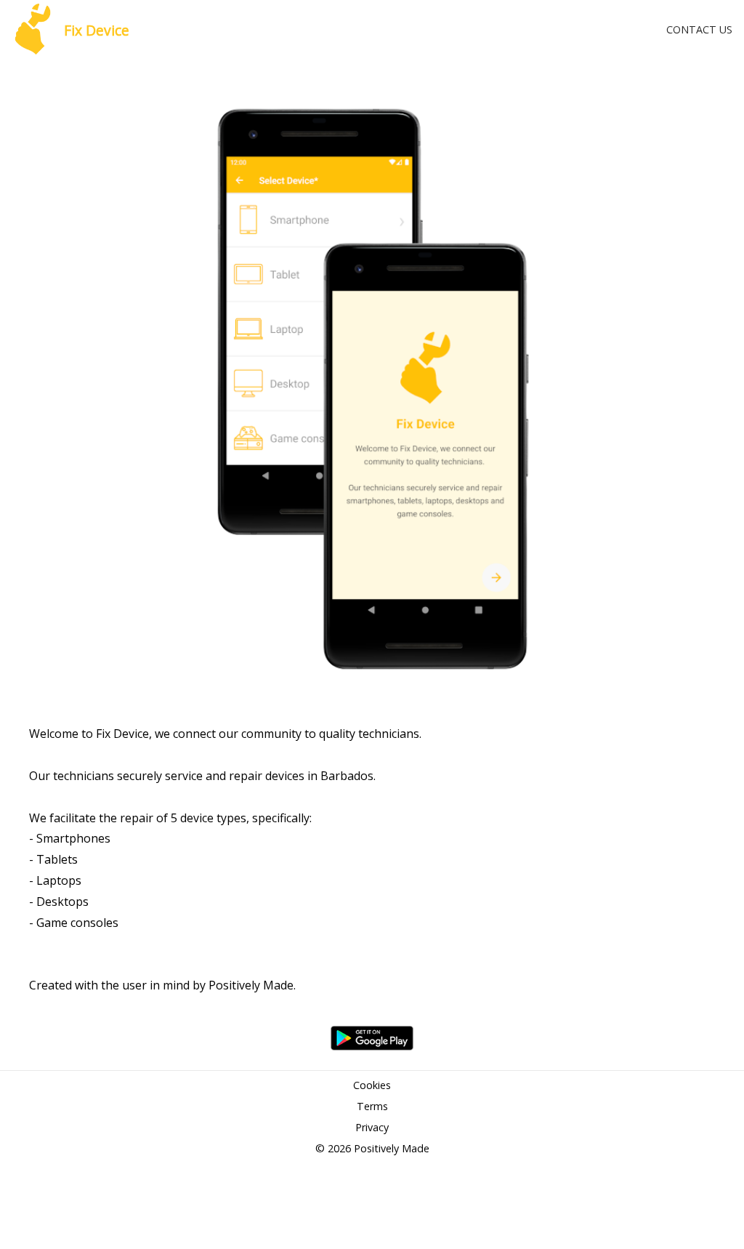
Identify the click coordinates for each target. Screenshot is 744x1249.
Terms (372, 1106)
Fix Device (96, 30)
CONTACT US (699, 29)
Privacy (372, 1127)
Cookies (372, 1085)
